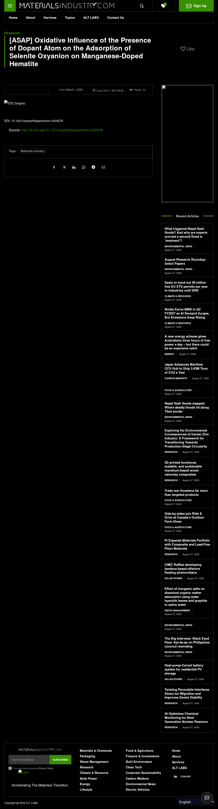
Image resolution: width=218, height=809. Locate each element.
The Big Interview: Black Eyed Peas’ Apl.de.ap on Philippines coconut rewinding (187, 642)
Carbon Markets (176, 378)
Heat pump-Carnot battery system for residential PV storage (184, 669)
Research (12, 33)
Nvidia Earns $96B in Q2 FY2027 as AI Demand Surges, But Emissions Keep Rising (187, 313)
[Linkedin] (73, 167)
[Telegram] (93, 167)
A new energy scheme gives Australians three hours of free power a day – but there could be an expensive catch (187, 342)
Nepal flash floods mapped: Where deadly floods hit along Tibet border (187, 407)
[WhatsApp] (83, 167)
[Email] (103, 167)
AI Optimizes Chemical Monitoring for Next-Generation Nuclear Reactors (186, 717)
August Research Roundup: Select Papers (185, 261)
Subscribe (60, 760)
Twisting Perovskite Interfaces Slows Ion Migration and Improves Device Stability (187, 693)
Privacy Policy (46, 768)
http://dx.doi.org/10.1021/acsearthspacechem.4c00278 (62, 129)
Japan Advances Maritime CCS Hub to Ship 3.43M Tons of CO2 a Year (186, 368)
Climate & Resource (178, 296)
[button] (141, 5)
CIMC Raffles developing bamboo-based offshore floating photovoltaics (183, 568)
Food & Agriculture (178, 390)
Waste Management (177, 610)
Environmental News (178, 246)
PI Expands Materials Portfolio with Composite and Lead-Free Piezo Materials (187, 544)
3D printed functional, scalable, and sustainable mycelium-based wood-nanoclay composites (183, 468)
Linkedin (186, 776)
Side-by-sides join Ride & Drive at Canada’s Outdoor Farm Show (184, 517)
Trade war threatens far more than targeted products (186, 492)
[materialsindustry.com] (40, 750)
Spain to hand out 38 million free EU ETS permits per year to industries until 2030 (186, 286)
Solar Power (173, 578)
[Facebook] (54, 167)
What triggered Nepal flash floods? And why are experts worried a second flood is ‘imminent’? (186, 234)
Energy (169, 354)
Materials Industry (33, 151)
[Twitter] (64, 167)
